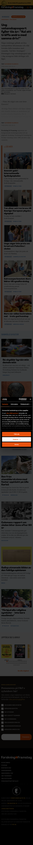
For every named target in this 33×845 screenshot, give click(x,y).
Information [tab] (14, 404)
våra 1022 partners (12, 413)
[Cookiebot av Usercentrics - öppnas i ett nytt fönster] (19, 399)
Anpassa (15, 439)
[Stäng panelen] (30, 399)
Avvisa (17, 444)
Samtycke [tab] (5, 404)
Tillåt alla (16, 434)
